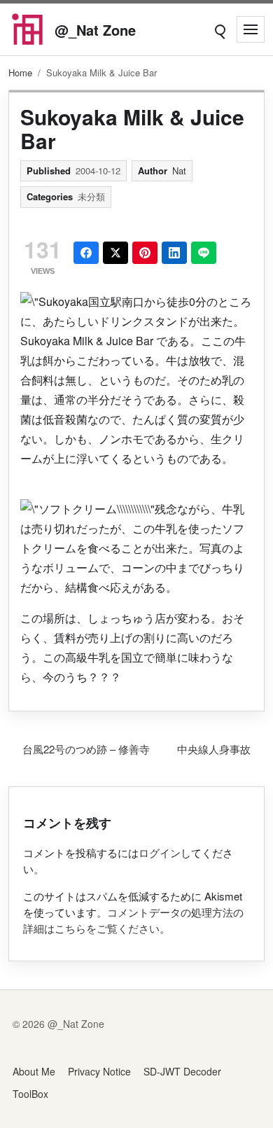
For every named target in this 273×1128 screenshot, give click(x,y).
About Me (34, 1071)
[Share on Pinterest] (145, 253)
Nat (179, 170)
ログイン (160, 852)
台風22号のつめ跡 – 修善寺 (86, 748)
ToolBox (30, 1094)
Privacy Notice (99, 1071)
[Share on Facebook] (86, 253)
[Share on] (115, 253)
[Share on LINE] (203, 253)
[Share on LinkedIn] (174, 253)
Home (20, 72)
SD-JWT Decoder (182, 1071)
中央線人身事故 (214, 748)
